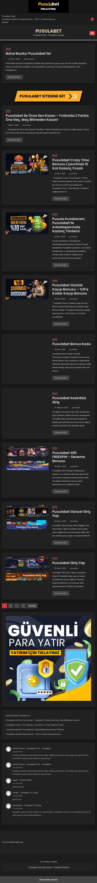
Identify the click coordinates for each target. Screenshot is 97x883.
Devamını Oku (14, 77)
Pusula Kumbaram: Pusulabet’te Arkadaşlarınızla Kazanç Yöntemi (68, 225)
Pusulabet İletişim (61, 867)
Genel (8, 48)
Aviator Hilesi (26, 780)
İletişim (5, 22)
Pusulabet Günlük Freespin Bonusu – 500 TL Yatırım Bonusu (28, 19)
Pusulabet (48, 31)
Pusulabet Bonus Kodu (71, 344)
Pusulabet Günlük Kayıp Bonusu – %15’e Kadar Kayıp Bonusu (70, 289)
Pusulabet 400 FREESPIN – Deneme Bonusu (68, 457)
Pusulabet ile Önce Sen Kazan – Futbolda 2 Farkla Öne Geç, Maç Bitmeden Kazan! (47, 117)
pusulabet (26, 125)
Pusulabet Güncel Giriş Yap (71, 513)
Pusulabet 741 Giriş (29, 792)
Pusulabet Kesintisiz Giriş (69, 400)
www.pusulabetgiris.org (12, 842)
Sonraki (32, 605)
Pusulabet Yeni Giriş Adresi (40, 867)
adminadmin (29, 59)
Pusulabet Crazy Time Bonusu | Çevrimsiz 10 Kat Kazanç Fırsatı (70, 164)
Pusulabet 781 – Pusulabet (39, 748)
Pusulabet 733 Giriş (32, 805)
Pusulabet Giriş (8, 16)
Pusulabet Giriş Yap (68, 563)
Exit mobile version (48, 879)
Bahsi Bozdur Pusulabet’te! (28, 53)
